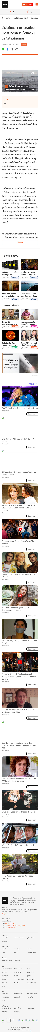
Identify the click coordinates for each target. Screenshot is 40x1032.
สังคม (8, 18)
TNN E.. (15, 326)
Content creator (7, 960)
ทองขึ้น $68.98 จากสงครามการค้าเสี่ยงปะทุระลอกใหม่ (9, 295)
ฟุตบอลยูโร (17, 997)
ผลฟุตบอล (5, 994)
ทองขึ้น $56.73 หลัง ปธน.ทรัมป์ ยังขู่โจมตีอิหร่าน (28, 273)
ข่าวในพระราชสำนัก (7, 969)
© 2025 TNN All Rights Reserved (18, 1030)
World (4, 949)
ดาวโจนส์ (4, 983)
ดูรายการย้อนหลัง (19, 938)
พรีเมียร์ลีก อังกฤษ (32, 994)
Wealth (16, 949)
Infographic (30, 979)
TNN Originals (31, 952)
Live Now (29, 4)
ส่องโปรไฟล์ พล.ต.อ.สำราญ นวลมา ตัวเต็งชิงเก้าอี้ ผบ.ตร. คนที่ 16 (10, 323)
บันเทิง (16, 976)
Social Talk (30, 972)
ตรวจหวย (4, 1012)
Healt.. (33, 326)
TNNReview (30, 1008)
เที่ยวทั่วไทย (17, 1008)
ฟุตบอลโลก (30, 997)
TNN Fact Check (19, 979)
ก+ (14, 11)
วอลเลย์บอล (5, 997)
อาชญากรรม (5, 976)
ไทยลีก (3, 1000)
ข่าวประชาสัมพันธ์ (31, 983)
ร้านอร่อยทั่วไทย (6, 1008)
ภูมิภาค (29, 976)
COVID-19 (17, 983)
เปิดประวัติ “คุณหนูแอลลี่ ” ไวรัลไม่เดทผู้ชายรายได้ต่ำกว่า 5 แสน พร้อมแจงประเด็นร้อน (29, 344)
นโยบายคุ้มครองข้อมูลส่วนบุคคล (20, 1028)
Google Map (6, 914)
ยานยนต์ (4, 979)
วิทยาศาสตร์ (17, 972)
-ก (6, 11)
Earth (14, 347)
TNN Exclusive (18, 969)
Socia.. (33, 347)
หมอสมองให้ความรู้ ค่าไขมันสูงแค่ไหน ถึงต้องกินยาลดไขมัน (29, 323)
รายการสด (4, 938)
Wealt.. (15, 277)
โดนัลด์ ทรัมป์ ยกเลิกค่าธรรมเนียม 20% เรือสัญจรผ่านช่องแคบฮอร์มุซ (29, 295)
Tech (3, 952)
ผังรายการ (4, 941)
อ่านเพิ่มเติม (20, 242)
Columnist (17, 960)
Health (29, 949)
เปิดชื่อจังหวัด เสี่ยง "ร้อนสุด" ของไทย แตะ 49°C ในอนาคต (10, 344)
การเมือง (4, 972)
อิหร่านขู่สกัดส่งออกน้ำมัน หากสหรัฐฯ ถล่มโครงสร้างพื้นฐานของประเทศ (10, 273)
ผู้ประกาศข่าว (30, 938)
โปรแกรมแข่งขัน (18, 994)
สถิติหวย (16, 1012)
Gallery (4, 986)
